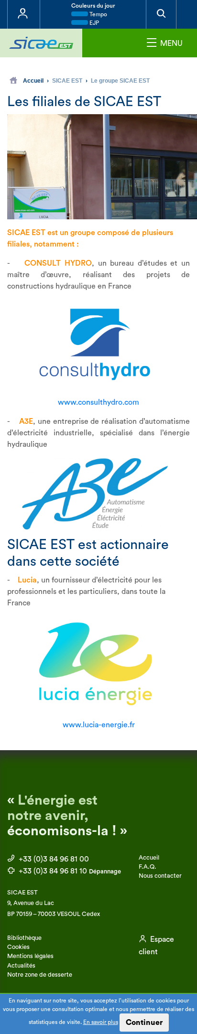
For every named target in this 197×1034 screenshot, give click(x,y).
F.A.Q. (147, 867)
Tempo (97, 14)
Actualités (21, 966)
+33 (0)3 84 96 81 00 (53, 859)
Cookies (18, 947)
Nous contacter (160, 876)
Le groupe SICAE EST (120, 80)
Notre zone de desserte (39, 975)
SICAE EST (67, 80)
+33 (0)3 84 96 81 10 (69, 871)
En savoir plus (100, 1022)
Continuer (144, 1022)
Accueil (33, 80)
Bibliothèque (24, 938)
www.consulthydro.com (98, 402)
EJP (93, 23)
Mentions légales (30, 956)
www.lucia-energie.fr (99, 725)
